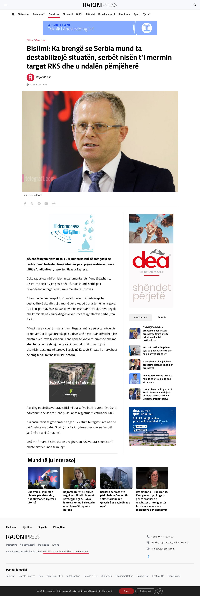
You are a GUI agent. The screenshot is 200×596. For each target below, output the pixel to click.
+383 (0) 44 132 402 (162, 536)
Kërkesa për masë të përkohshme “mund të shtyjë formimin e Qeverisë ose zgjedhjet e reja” (115, 499)
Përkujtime (59, 527)
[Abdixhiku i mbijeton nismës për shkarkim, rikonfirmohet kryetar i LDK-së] (44, 477)
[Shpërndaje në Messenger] (39, 204)
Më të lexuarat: (140, 317)
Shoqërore (124, 14)
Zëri (41, 576)
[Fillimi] (13, 14)
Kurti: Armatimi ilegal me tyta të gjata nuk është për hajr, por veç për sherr (157, 350)
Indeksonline (73, 576)
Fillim (30, 40)
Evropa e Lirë (91, 576)
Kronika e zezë (106, 14)
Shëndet (90, 14)
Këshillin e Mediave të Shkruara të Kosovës (66, 551)
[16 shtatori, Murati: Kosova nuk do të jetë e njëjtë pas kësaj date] (134, 378)
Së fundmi (23, 14)
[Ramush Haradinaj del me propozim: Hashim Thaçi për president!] (134, 364)
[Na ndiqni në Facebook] (148, 557)
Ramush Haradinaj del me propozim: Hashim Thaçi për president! (158, 365)
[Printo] (53, 204)
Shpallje (42, 527)
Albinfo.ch (106, 576)
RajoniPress (43, 77)
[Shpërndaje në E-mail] (46, 204)
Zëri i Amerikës (55, 576)
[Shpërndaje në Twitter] (32, 204)
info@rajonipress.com (163, 548)
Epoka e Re (158, 576)
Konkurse (11, 527)
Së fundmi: (163, 317)
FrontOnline (174, 576)
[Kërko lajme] (195, 5)
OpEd (79, 14)
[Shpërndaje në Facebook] (25, 204)
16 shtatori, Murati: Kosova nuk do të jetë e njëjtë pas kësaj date (157, 379)
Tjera (146, 14)
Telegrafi (10, 576)
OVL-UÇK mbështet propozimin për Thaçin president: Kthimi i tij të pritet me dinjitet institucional (155, 333)
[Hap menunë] (5, 5)
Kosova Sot (143, 576)
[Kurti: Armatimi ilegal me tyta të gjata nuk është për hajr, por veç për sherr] (134, 350)
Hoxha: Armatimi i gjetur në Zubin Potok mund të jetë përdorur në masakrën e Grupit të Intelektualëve (157, 394)
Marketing (43, 545)
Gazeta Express (27, 576)
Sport (137, 14)
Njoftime (27, 527)
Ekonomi (68, 14)
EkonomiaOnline (124, 576)
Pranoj (127, 591)
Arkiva (55, 545)
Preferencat (145, 591)
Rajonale (38, 14)
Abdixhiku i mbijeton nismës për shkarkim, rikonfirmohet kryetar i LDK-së (42, 497)
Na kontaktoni (27, 545)
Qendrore (54, 14)
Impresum (11, 545)
